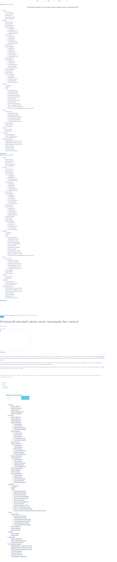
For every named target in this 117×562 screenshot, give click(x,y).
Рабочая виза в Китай (13, 115)
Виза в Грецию (9, 35)
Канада (7, 87)
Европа (4, 10)
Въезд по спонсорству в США (15, 106)
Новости (2, 317)
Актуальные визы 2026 (72, 7)
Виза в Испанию (9, 46)
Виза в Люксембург (10, 69)
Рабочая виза (11, 40)
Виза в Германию (9, 27)
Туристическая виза (13, 33)
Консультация (3, 153)
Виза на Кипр (8, 15)
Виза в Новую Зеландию (11, 136)
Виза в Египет (8, 129)
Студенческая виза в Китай (14, 118)
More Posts (4, 326)
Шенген (4, 20)
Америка (5, 84)
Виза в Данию (8, 45)
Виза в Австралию (9, 134)
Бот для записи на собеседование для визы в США (21, 108)
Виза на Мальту (9, 71)
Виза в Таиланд (9, 123)
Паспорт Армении (9, 147)
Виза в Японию (9, 126)
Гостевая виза (11, 28)
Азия (4, 110)
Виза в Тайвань (9, 124)
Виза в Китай (8, 111)
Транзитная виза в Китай (14, 119)
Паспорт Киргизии (9, 149)
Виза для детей (12, 102)
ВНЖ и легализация (8, 139)
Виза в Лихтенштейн (10, 17)
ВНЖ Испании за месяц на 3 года (13, 141)
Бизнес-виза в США (13, 93)
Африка (4, 128)
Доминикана (8, 85)
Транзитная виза (12, 54)
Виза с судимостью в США (14, 105)
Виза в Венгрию (9, 25)
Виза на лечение (12, 98)
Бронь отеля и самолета (49, 7)
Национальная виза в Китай (14, 116)
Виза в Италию (9, 59)
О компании (5, 387)
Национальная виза (13, 32)
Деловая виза (11, 30)
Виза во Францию (9, 74)
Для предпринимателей (14, 95)
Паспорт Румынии (9, 145)
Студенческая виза (12, 41)
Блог (4, 384)
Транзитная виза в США (14, 103)
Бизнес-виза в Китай (13, 113)
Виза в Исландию (9, 58)
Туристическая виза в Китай (14, 121)
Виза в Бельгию (9, 23)
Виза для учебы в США (14, 97)
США (6, 88)
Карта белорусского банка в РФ (35, 7)
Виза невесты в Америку (14, 100)
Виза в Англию (9, 12)
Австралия (5, 132)
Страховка (58, 7)
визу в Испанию (100, 357)
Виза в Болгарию (9, 14)
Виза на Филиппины (10, 137)
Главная (4, 383)
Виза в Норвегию (9, 18)
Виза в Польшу (9, 72)
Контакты (64, 7)
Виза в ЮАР (8, 131)
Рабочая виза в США (13, 92)
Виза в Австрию (9, 22)
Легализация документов (11, 150)
